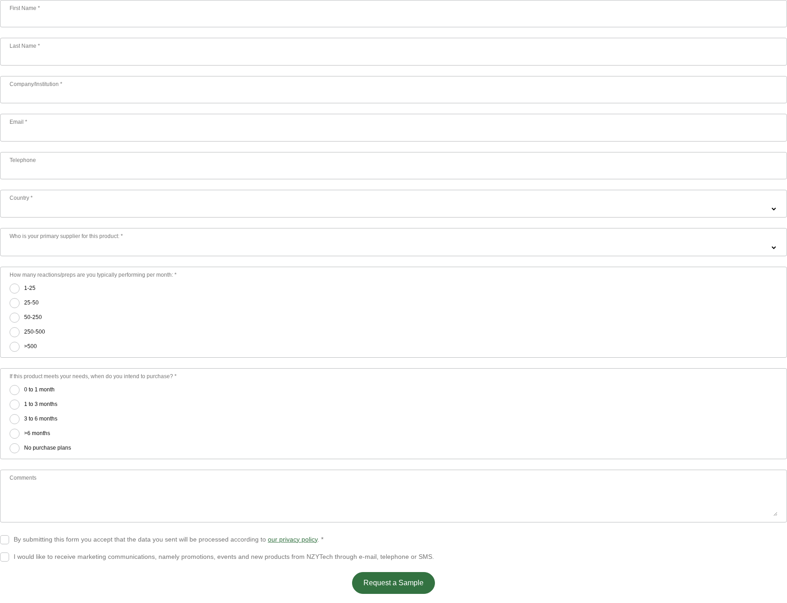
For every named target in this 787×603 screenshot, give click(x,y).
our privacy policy (292, 539)
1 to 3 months (40, 404)
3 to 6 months (40, 419)
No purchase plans (47, 448)
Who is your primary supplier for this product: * (66, 236)
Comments (23, 478)
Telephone (23, 160)
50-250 (33, 317)
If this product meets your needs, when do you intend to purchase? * (93, 376)
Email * (18, 122)
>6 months (37, 433)
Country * (21, 198)
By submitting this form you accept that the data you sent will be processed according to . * (168, 539)
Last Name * (25, 46)
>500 (30, 346)
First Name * (25, 8)
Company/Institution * (36, 84)
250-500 (34, 332)
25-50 (31, 302)
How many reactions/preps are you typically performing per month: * (93, 275)
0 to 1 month (39, 389)
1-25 (30, 288)
